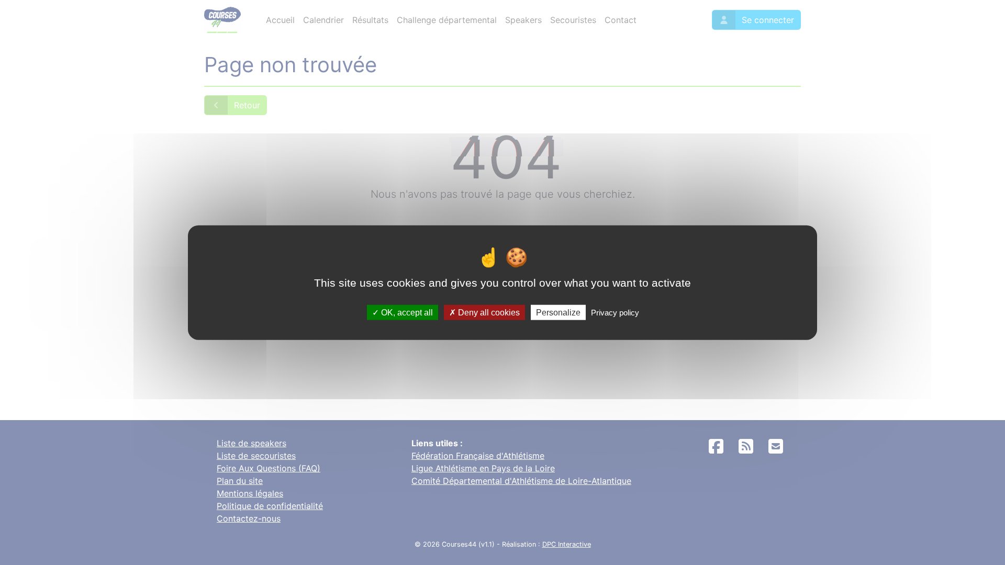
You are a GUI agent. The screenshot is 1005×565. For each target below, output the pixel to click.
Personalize (558, 312)
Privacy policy (615, 312)
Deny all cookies (488, 312)
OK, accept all (406, 312)
